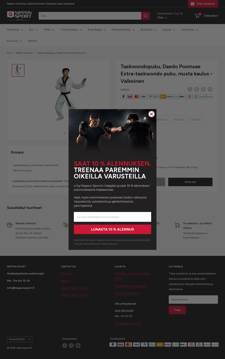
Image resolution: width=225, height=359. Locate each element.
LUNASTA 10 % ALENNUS (112, 229)
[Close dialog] (151, 114)
